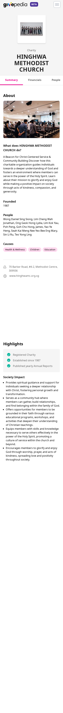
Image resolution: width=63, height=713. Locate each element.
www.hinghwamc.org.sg (24, 276)
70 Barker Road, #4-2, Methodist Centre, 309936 (33, 268)
